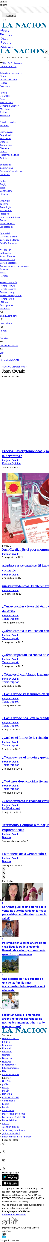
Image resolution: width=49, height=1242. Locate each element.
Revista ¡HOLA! (7, 285)
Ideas (3, 272)
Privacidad (20, 1214)
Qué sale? (5, 233)
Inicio (6, 30)
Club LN (7, 43)
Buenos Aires (6, 131)
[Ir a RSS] (3, 1169)
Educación (5, 138)
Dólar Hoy (5, 95)
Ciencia (3, 151)
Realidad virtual (11, 808)
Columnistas (6, 167)
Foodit (6, 39)
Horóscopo (6, 210)
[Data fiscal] (4, 1237)
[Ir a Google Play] (10, 1178)
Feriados (4, 213)
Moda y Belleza (7, 223)
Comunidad (6, 145)
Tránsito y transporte (11, 73)
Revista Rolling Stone (11, 295)
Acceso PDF (6, 249)
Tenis (2, 187)
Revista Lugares (8, 288)
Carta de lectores (9, 262)
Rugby (3, 184)
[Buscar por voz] (45, 57)
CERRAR (3, 2)
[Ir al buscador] (5, 20)
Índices (3, 112)
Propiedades (6, 102)
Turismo (4, 203)
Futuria (3, 92)
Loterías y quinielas (10, 216)
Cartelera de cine (8, 236)
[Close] (3, 869)
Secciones (8, 35)
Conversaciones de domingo (14, 266)
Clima (3, 76)
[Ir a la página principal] (24, 26)
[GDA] (10, 1224)
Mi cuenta (8, 47)
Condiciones (8, 1214)
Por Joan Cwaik (10, 460)
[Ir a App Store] (10, 1185)
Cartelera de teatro (10, 239)
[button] (24, 205)
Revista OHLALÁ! (8, 282)
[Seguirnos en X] (3, 1152)
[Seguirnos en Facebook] (3, 1143)
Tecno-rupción (10, 619)
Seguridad (5, 135)
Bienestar (5, 148)
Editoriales (5, 164)
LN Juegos (5, 200)
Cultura (4, 141)
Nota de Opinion (11, 463)
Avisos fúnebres (8, 256)
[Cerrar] (46, 52)
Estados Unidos (8, 122)
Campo (3, 99)
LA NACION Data (8, 79)
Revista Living (7, 292)
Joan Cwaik (21, 366)
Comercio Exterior (9, 105)
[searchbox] (23, 57)
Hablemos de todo (9, 154)
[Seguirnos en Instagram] (3, 1160)
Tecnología (5, 207)
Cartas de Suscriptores (11, 171)
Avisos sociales (7, 259)
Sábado (4, 269)
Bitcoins (6, 837)
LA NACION (8, 366)
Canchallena (6, 190)
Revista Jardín (7, 298)
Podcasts (4, 220)
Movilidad (5, 109)
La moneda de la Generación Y (24, 854)
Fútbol (3, 181)
